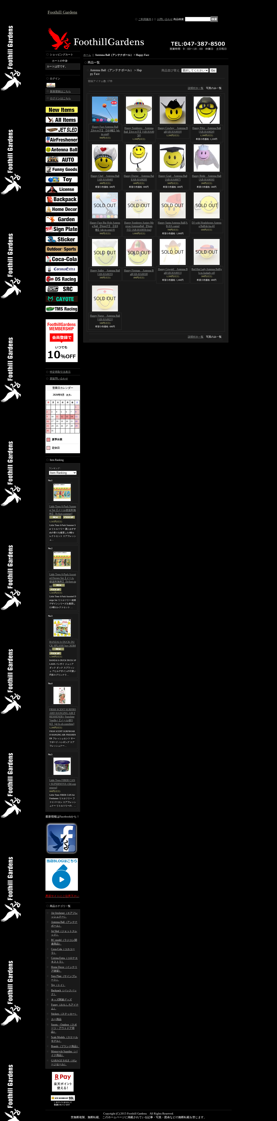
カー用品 (56, 1019)
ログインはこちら (60, 98)
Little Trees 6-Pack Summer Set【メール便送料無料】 (62, 510)
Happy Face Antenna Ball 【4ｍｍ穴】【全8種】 (105, 130)
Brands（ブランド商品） (65, 1046)
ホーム (87, 54)
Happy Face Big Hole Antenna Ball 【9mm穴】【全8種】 (105, 226)
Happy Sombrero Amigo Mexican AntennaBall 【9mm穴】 (139, 226)
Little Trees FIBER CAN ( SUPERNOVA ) (62, 784)
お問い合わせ (165, 19)
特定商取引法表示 (60, 371)
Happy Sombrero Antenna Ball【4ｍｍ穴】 (139, 132)
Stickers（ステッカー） (64, 1013)
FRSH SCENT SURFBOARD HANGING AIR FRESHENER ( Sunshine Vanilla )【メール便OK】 (62, 717)
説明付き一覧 (195, 88)
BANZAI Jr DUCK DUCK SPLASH (62, 646)
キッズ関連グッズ (61, 999)
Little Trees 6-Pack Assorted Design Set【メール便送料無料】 (62, 580)
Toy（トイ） (58, 985)
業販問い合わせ (59, 378)
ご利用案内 (144, 19)
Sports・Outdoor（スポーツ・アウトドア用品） (64, 1028)
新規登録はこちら (60, 91)
